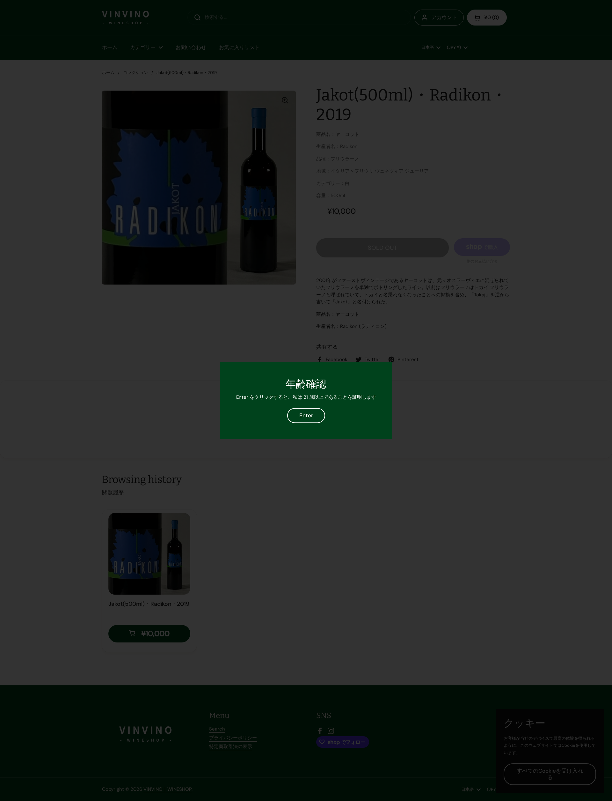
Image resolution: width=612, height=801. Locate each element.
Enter (306, 415)
